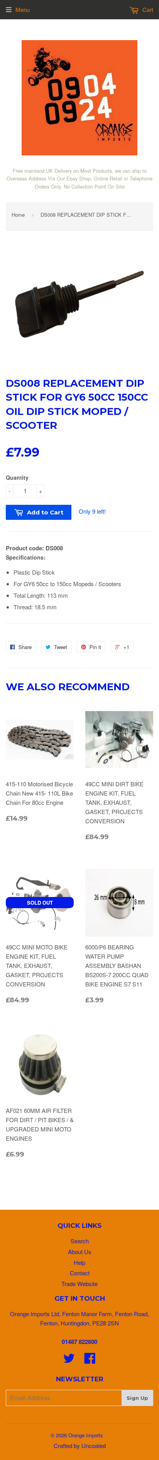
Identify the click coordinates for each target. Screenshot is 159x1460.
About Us (79, 1252)
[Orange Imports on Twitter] (69, 1360)
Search (80, 1241)
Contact (80, 1273)
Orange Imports (85, 1435)
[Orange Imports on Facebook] (90, 1360)
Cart (147, 9)
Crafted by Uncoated (80, 1445)
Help (79, 1262)
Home (18, 214)
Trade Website (79, 1284)
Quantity (17, 477)
